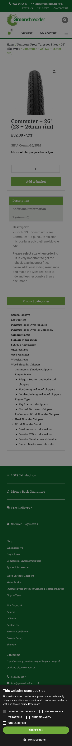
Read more (34, 704)
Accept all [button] (36, 730)
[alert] (36, 373)
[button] (36, 740)
